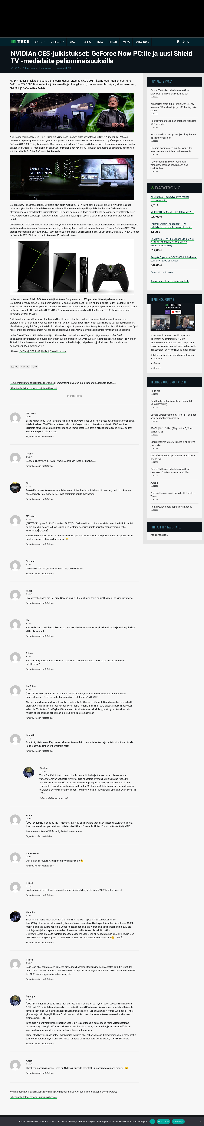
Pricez (29, 883)
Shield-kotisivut (58, 351)
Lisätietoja (178, 1121)
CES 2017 (14, 367)
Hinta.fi (113, 41)
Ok (152, 1121)
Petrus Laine (29, 68)
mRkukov (31, 516)
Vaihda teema (142, 41)
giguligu (30, 996)
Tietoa (100, 41)
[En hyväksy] (200, 1121)
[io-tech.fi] (20, 41)
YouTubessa (170, 342)
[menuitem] (40, 42)
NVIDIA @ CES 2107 (29, 351)
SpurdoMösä (32, 853)
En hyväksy (163, 1121)
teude (29, 453)
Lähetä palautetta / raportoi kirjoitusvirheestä (33, 388)
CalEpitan (31, 686)
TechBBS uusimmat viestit (169, 382)
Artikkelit (56, 41)
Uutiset (39, 41)
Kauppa (126, 41)
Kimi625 (30, 735)
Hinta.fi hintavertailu (158, 535)
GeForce (25, 367)
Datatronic (166, 188)
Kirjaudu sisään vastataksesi (40, 436)
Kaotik (29, 590)
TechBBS (86, 41)
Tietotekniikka (45, 68)
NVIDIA (45, 351)
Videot (73, 41)
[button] (179, 42)
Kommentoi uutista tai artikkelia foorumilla (32, 383)
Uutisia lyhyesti (162, 81)
